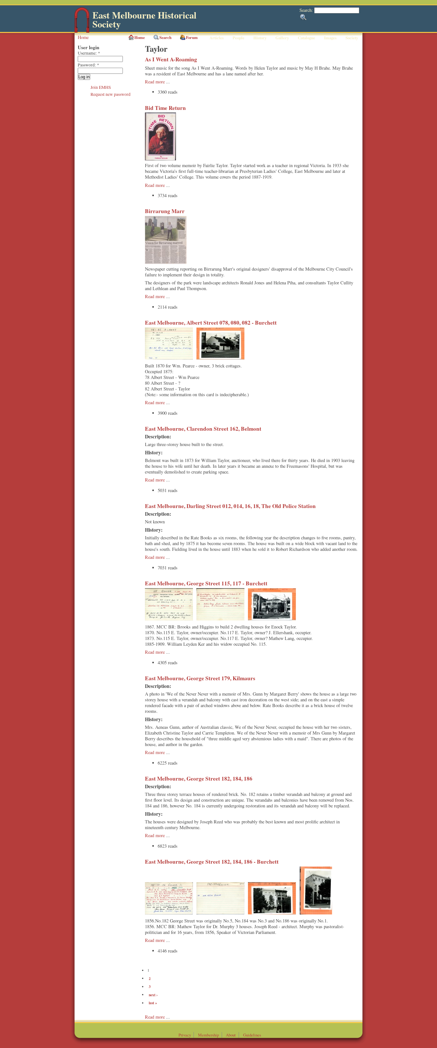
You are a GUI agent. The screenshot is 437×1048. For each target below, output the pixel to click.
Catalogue (306, 38)
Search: (306, 10)
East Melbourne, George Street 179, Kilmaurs (200, 678)
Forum (192, 37)
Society (352, 38)
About (231, 1035)
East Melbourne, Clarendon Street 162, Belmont (203, 429)
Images (330, 38)
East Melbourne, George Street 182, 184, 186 (198, 778)
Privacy (185, 1035)
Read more (155, 82)
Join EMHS (101, 87)
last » (153, 1003)
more (160, 1017)
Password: (88, 65)
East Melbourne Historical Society (144, 19)
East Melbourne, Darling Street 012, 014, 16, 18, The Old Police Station (230, 506)
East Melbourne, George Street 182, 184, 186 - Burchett (212, 862)
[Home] (82, 31)
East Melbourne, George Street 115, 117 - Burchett (206, 583)
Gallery (282, 38)
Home (83, 37)
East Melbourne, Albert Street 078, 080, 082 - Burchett (211, 323)
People (238, 38)
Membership (208, 1035)
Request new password (111, 94)
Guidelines (252, 1035)
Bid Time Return (165, 108)
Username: (89, 53)
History (259, 38)
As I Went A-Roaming (171, 59)
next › (153, 994)
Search (165, 37)
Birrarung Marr (165, 211)
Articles (217, 38)
